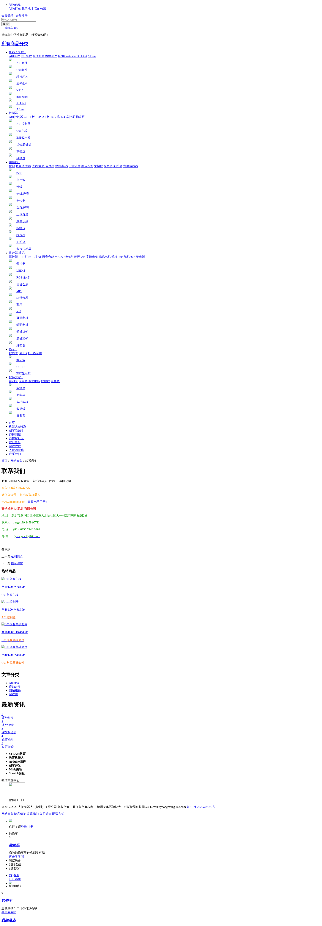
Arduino (14, 682)
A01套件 (14, 56)
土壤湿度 (74, 166)
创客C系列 (16, 430)
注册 (30, 826)
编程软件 (15, 446)
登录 (24, 826)
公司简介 (17, 556)
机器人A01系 (17, 426)
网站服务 (16, 460)
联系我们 (15, 454)
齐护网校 (15, 434)
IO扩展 (117, 166)
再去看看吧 (16, 856)
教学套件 (51, 56)
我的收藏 (40, 8)
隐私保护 (17, 563)
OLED (23, 353)
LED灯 (23, 256)
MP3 (58, 256)
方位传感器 (130, 166)
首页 (12, 422)
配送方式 (58, 813)
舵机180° (117, 256)
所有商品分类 (14, 43)
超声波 (20, 166)
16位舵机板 (57, 116)
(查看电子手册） (37, 501)
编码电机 (105, 256)
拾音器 (108, 166)
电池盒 (13, 381)
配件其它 (16, 377)
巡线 (28, 166)
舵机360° (129, 256)
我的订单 (15, 8)
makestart (71, 56)
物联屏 (80, 116)
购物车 (9, 27)
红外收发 (67, 256)
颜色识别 (87, 166)
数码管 (13, 353)
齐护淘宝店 (16, 450)
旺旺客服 (15, 879)
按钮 (12, 166)
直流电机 (92, 256)
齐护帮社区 (16, 438)
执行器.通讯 (18, 252)
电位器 (49, 166)
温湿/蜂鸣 (61, 166)
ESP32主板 (43, 116)
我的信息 (15, 4)
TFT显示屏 (35, 353)
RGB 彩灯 (34, 256)
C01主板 (29, 116)
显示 (13, 349)
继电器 (140, 256)
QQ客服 (14, 875)
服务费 (55, 381)
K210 (61, 56)
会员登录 (7, 15)
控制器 (14, 113)
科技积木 (39, 56)
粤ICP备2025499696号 (201, 806)
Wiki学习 (14, 442)
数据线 (45, 381)
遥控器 (13, 256)
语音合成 (48, 256)
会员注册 (22, 15)
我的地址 (28, 8)
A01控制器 (16, 116)
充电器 (23, 381)
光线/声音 (38, 166)
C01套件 (26, 56)
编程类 (13, 694)
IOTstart (82, 56)
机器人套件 (17, 52)
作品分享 (15, 686)
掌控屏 (70, 116)
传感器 (14, 162)
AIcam (92, 56)
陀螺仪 (98, 166)
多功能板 (34, 381)
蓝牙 (77, 256)
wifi (83, 256)
